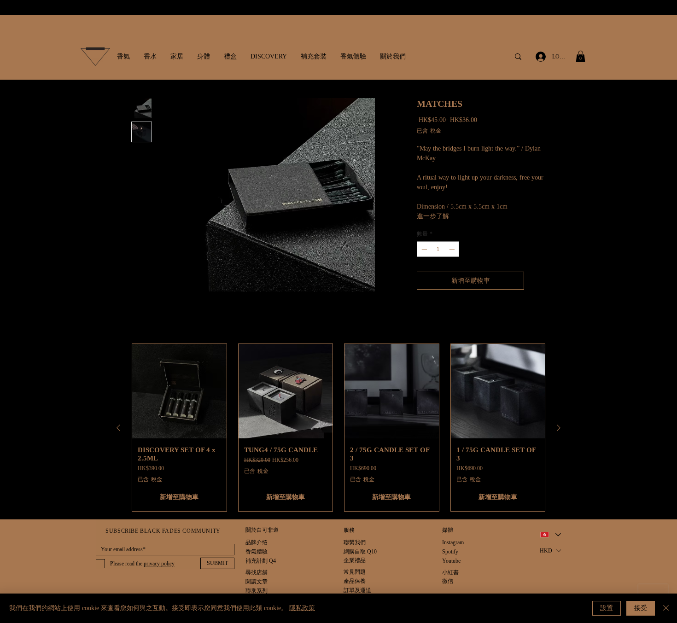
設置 (606, 608)
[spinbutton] (438, 249)
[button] (123, 56)
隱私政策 (302, 608)
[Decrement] (423, 249)
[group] (338, 427)
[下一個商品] (558, 427)
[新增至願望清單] (537, 281)
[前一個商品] (118, 427)
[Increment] (453, 249)
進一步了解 (433, 216)
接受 (640, 608)
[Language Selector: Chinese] (550, 534)
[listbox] (550, 551)
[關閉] (665, 608)
